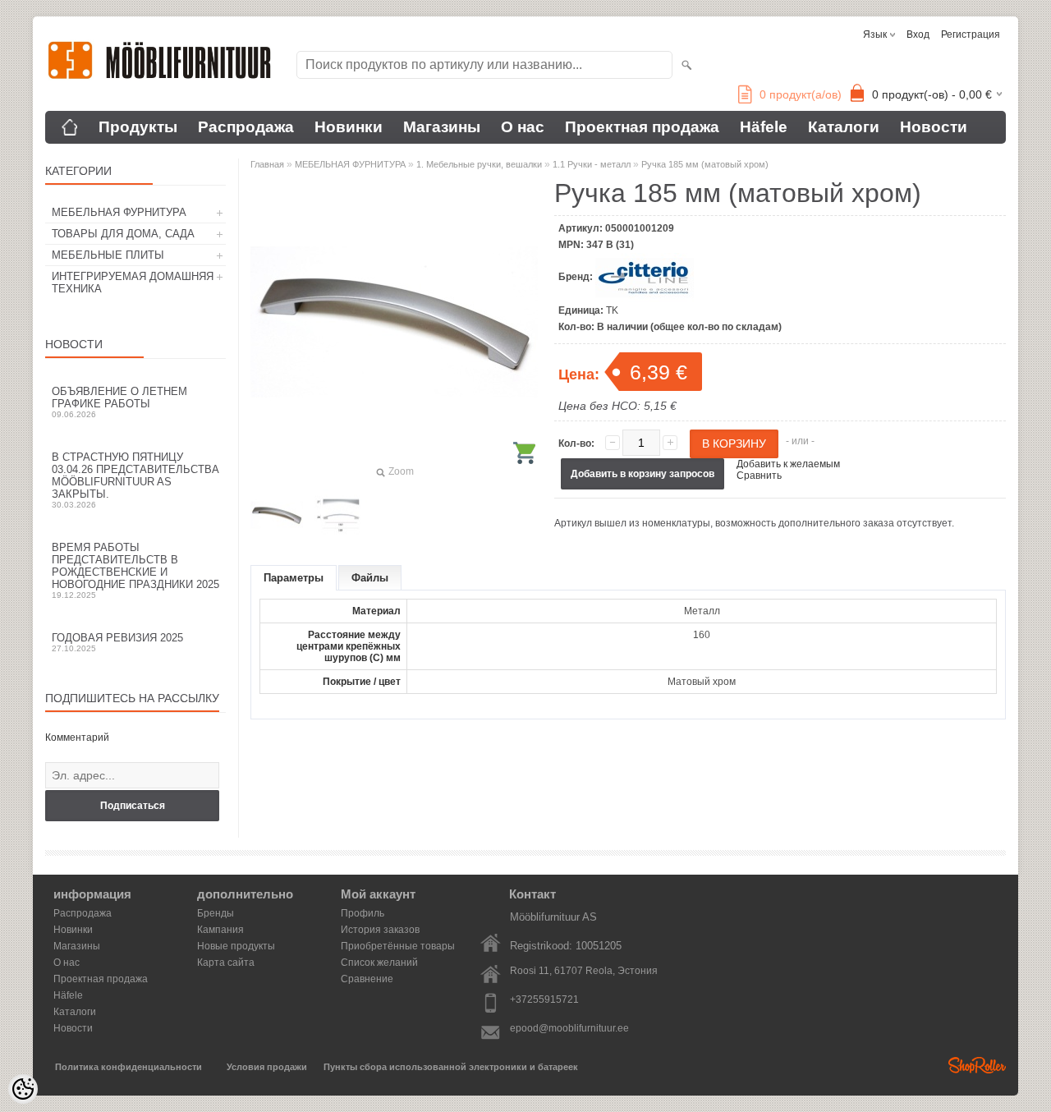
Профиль (362, 913)
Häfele (763, 127)
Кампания (220, 929)
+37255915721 (544, 999)
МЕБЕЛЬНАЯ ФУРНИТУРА (119, 212)
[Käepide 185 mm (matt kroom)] (276, 514)
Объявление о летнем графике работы (119, 402)
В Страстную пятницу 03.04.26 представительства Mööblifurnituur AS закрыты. (135, 480)
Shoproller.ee (977, 1065)
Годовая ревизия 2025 (117, 642)
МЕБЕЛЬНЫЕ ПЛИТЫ (108, 255)
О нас (522, 127)
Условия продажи (267, 1067)
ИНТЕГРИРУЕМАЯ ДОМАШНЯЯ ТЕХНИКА (132, 282)
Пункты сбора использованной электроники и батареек (451, 1067)
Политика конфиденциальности (128, 1067)
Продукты (138, 127)
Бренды (215, 913)
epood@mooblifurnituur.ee (569, 1028)
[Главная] (69, 127)
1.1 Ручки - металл (592, 164)
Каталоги (843, 127)
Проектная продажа (642, 127)
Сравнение (367, 979)
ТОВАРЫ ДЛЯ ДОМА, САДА (123, 233)
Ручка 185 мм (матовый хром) (705, 164)
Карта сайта (226, 962)
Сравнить (759, 475)
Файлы (369, 578)
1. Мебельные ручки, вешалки (479, 164)
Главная (267, 164)
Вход (917, 34)
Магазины (441, 127)
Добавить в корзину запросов (642, 474)
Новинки (348, 127)
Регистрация (970, 34)
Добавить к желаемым (788, 464)
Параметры (294, 578)
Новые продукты (236, 946)
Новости (933, 127)
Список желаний (379, 962)
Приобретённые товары (398, 946)
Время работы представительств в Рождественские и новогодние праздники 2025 (135, 570)
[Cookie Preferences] (23, 1089)
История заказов (380, 929)
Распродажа (246, 127)
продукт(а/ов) (801, 94)
